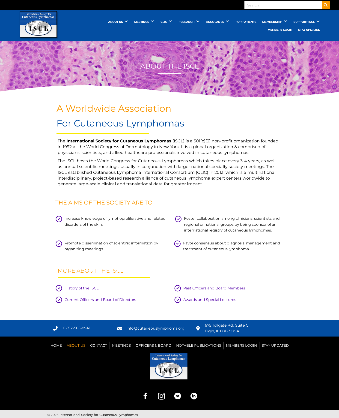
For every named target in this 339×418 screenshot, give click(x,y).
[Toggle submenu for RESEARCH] (198, 21)
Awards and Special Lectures (209, 300)
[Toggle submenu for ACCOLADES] (227, 21)
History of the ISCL (81, 288)
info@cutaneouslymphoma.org (155, 328)
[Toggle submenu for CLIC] (170, 21)
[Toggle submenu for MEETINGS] (152, 21)
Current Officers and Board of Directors (100, 300)
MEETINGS (121, 345)
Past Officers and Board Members (214, 288)
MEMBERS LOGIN (241, 345)
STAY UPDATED (275, 345)
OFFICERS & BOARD (153, 345)
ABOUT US (76, 345)
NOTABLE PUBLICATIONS (198, 345)
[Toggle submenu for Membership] (285, 21)
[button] (145, 396)
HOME (56, 345)
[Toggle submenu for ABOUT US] (126, 21)
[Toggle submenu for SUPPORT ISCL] (318, 21)
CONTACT (98, 345)
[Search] (326, 5)
